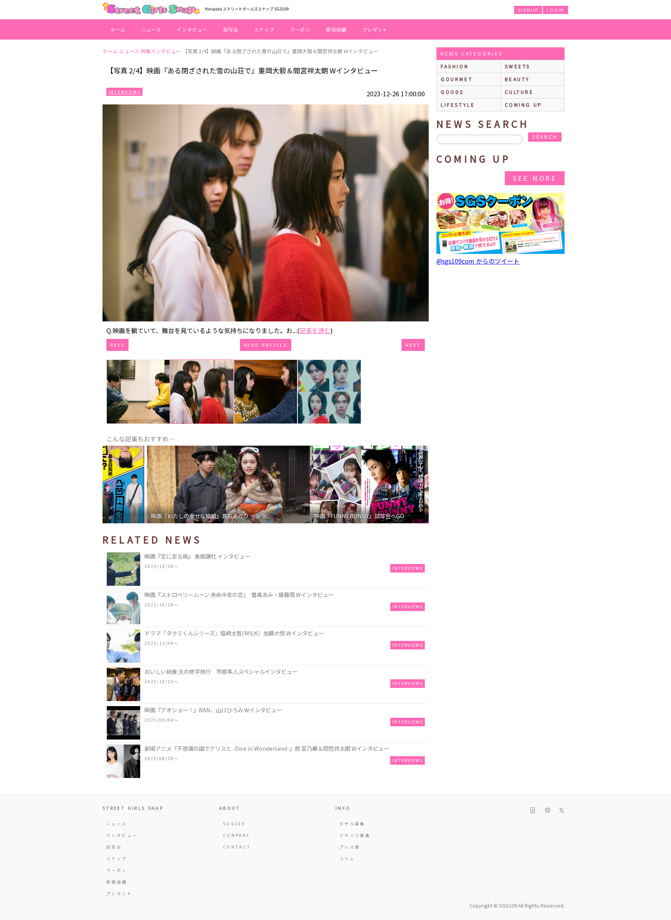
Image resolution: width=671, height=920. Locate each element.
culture (519, 92)
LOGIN (555, 10)
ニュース (151, 29)
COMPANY (236, 835)
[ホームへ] (151, 9)
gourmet (457, 79)
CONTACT (237, 847)
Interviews (124, 92)
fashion (455, 66)
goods (452, 92)
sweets (518, 66)
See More (535, 178)
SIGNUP (528, 10)
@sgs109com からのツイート (478, 261)
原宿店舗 (336, 29)
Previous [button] (112, 484)
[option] (184, 484)
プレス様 (349, 847)
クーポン (300, 29)
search (544, 137)
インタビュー (192, 29)
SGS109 (234, 823)
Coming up (523, 104)
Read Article (265, 345)
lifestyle (458, 104)
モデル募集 (352, 823)
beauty (517, 79)
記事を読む (314, 330)
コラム (347, 858)
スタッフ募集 (354, 835)
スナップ (264, 29)
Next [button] (419, 484)
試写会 (231, 29)
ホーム (118, 29)
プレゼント (375, 29)
